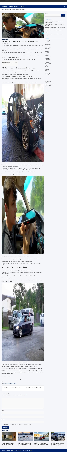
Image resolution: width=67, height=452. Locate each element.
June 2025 (47, 51)
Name (3, 410)
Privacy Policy (16, 6)
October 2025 (47, 45)
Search (46, 13)
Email (3, 415)
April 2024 (47, 70)
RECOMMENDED (5, 430)
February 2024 (47, 73)
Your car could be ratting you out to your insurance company (58, 444)
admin (8, 43)
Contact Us (11, 6)
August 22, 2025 (4, 43)
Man (8, 383)
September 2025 (48, 47)
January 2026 (47, 41)
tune (10, 383)
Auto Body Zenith (10, 450)
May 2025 (47, 52)
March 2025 (47, 55)
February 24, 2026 (21, 445)
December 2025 (48, 43)
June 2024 (47, 67)
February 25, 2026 (4, 445)
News (46, 86)
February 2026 (47, 40)
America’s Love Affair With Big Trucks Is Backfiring (33, 388)
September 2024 (48, 63)
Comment (4, 397)
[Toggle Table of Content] (15, 62)
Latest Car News (48, 85)
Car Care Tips (47, 79)
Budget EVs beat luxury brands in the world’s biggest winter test (25, 444)
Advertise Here (4, 6)
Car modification (5, 39)
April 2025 (47, 54)
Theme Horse (19, 450)
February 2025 (47, 56)
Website (3, 419)
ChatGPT (6, 383)
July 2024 (46, 66)
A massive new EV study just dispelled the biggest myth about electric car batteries (41, 444)
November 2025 (48, 44)
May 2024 (47, 69)
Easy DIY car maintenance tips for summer (12, 387)
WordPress (30, 450)
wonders (12, 383)
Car (3, 383)
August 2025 (47, 48)
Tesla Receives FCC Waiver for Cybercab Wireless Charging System (8, 444)
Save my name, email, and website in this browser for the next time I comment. (17, 424)
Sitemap (22, 6)
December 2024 (48, 59)
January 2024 (47, 74)
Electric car (47, 82)
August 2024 (47, 65)
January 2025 (47, 58)
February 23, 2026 (37, 445)
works (15, 383)
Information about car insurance (51, 84)
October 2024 (47, 62)
